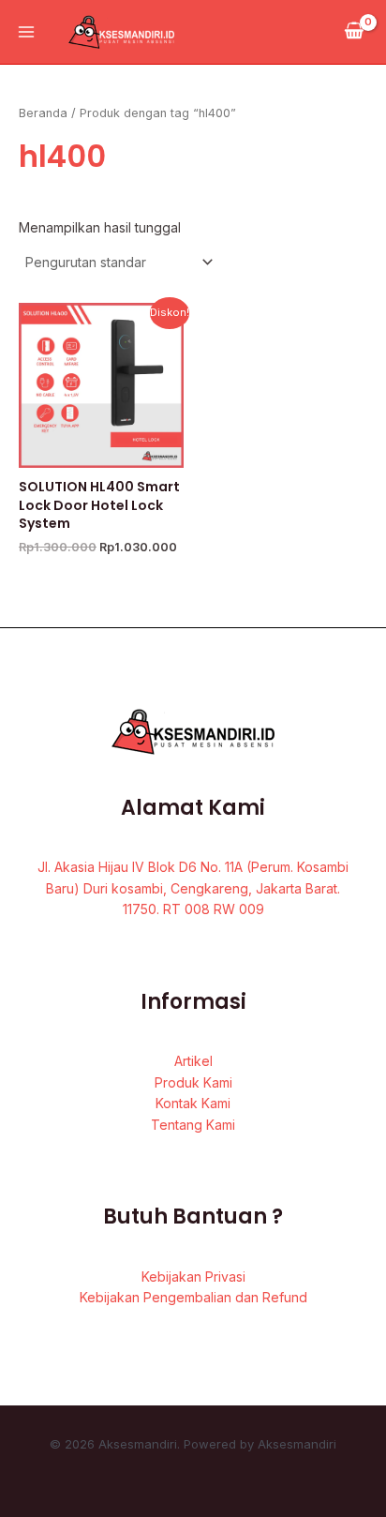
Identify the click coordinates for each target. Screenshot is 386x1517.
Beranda (43, 113)
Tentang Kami (193, 1125)
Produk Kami (193, 1082)
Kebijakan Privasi (193, 1276)
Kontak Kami (193, 1103)
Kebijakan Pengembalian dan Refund (193, 1297)
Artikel (193, 1061)
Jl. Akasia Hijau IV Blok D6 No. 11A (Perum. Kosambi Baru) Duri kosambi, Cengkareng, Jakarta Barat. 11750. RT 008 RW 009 (193, 888)
